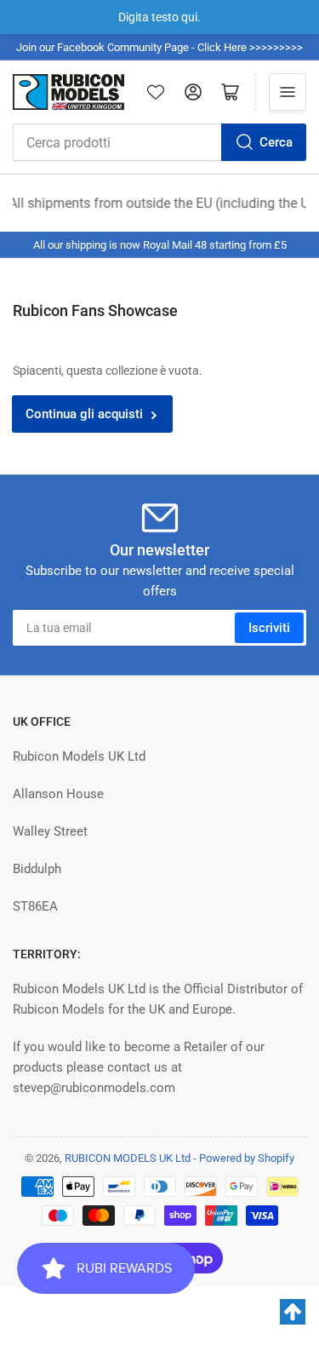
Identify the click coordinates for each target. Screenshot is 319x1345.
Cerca (276, 142)
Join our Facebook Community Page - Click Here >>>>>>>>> (159, 47)
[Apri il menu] (287, 92)
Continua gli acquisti (84, 414)
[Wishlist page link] (155, 92)
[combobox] (159, 142)
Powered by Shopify (246, 1158)
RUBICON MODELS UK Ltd (128, 1158)
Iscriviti (269, 627)
